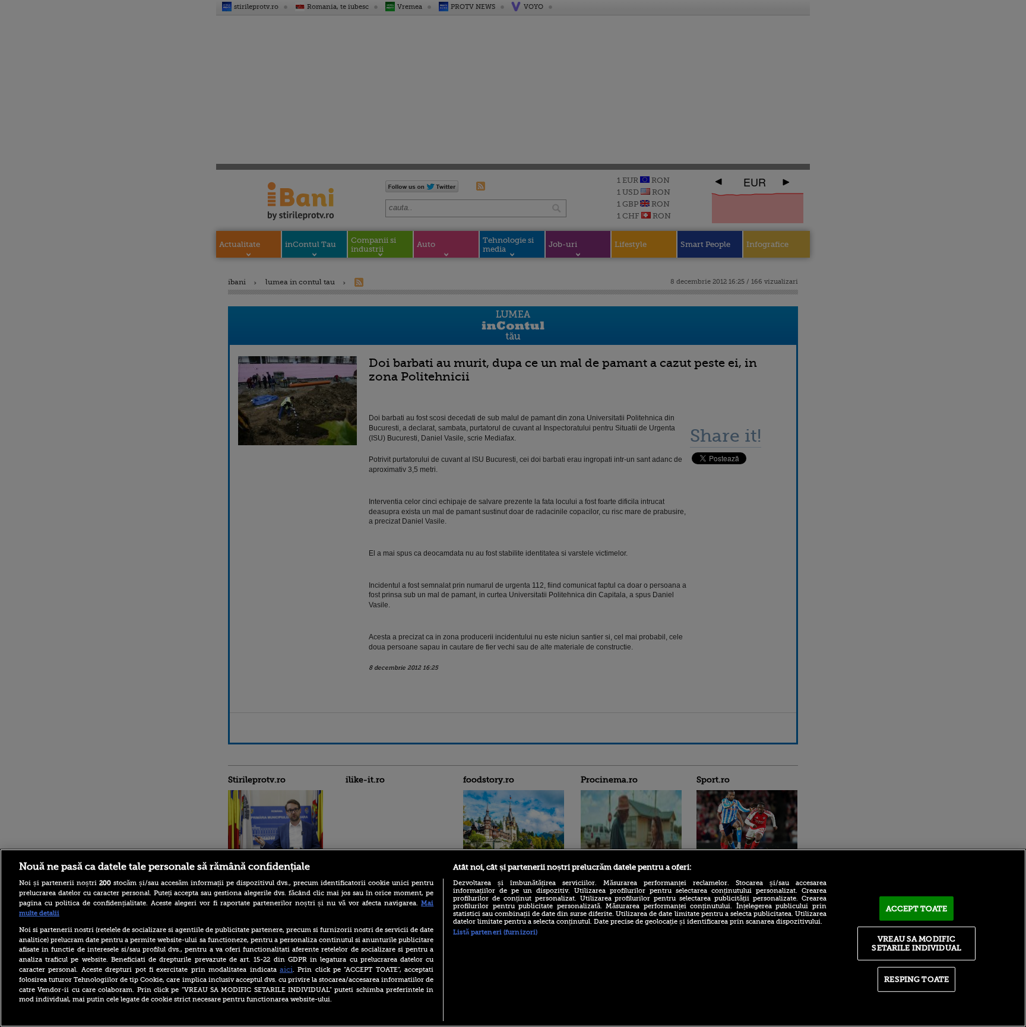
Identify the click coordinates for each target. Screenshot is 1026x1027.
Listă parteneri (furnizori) (495, 932)
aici (286, 969)
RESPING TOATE (916, 979)
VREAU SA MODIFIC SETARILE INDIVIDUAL (916, 943)
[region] (513, 938)
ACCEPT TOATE (917, 908)
